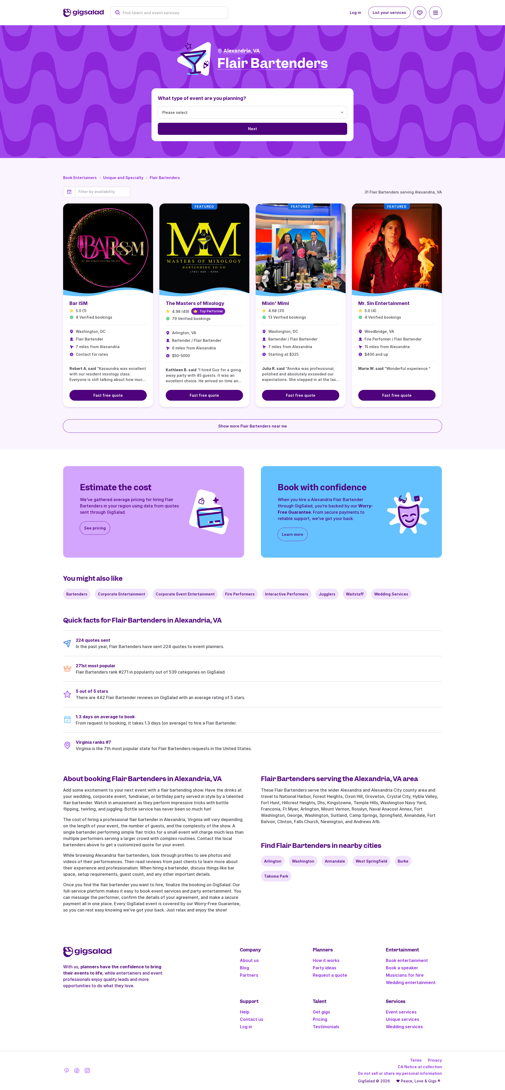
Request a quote (330, 975)
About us (249, 960)
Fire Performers (240, 594)
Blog (244, 967)
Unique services (402, 1019)
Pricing (320, 1019)
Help (244, 1012)
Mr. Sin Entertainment (384, 303)
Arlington (272, 861)
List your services (389, 12)
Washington (303, 861)
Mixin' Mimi (275, 303)
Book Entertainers (80, 177)
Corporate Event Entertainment (185, 594)
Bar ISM (78, 303)
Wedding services (404, 1026)
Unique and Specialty (123, 177)
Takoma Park (276, 876)
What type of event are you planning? (202, 98)
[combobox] (171, 13)
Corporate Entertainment (121, 594)
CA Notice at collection (420, 1066)
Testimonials (326, 1026)
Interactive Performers (286, 594)
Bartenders (76, 594)
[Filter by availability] (102, 191)
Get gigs (321, 1012)
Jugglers (327, 594)
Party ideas (324, 967)
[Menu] (435, 12)
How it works (326, 960)
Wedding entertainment (411, 982)
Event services (401, 1012)
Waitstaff (355, 594)
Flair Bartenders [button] (272, 63)
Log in (355, 12)
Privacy (435, 1060)
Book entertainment (407, 960)
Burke (403, 861)
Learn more (292, 534)
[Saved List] (419, 12)
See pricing (95, 528)
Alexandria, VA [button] (242, 51)
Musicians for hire (405, 975)
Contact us (251, 1019)
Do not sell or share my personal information (400, 1073)
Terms (416, 1060)
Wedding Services (391, 594)
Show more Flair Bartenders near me (252, 426)
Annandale (335, 861)
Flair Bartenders (165, 177)
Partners (249, 975)
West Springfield (371, 861)
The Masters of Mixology (195, 303)
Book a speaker (402, 967)
